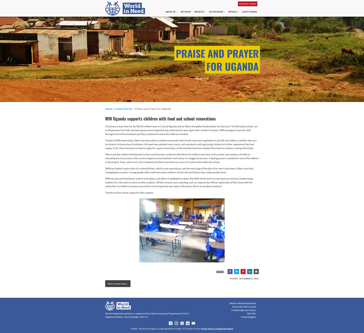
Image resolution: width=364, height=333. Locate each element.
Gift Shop (186, 12)
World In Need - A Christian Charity (184, 328)
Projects (199, 12)
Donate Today (247, 3)
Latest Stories (249, 12)
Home (109, 108)
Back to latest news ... (118, 283)
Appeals (232, 12)
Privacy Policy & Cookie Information (217, 328)
